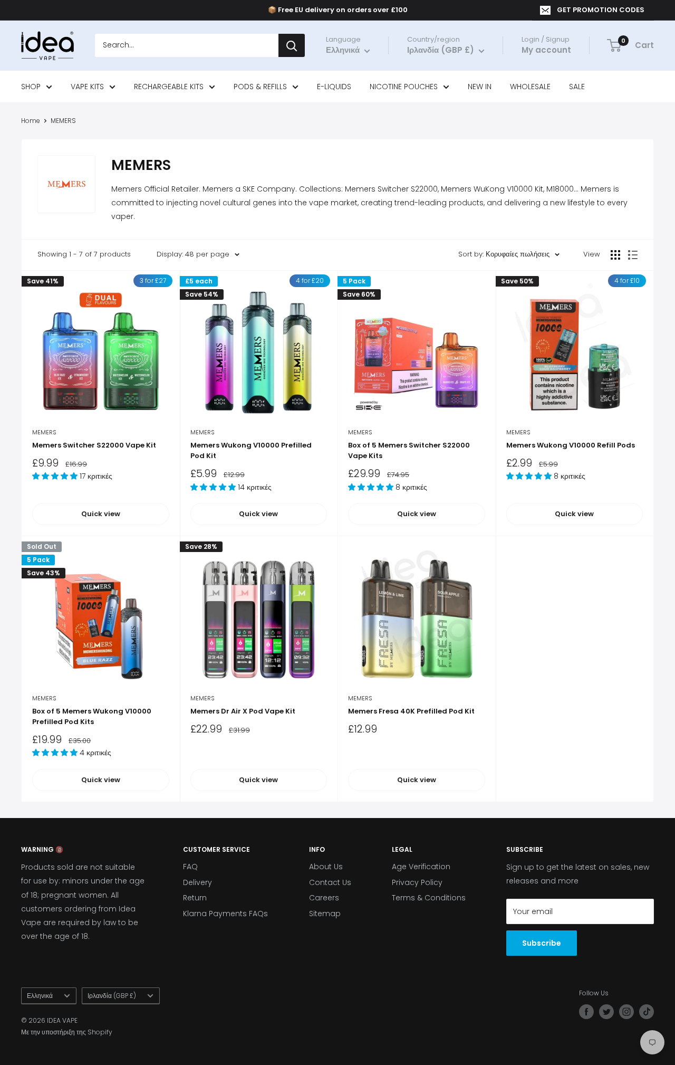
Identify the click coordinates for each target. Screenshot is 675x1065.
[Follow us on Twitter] (606, 1011)
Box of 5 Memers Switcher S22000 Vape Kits (409, 450)
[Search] (291, 46)
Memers (44, 432)
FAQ (190, 866)
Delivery (197, 882)
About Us (326, 866)
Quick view (100, 514)
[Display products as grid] (615, 255)
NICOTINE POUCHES (404, 86)
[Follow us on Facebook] (586, 1011)
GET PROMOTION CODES (600, 10)
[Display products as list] (633, 255)
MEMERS (63, 120)
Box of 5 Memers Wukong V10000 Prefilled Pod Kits (91, 716)
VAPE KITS (87, 86)
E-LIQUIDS (334, 86)
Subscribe (541, 943)
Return (195, 897)
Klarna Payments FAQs (225, 913)
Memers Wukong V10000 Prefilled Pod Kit (251, 450)
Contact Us (330, 882)
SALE (577, 86)
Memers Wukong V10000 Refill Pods (570, 445)
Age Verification (421, 866)
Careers (324, 897)
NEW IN (479, 86)
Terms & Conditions (429, 897)
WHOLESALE (530, 86)
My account (546, 50)
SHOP (31, 86)
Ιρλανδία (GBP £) (112, 996)
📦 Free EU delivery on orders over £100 (338, 10)
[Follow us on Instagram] (626, 1011)
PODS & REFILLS (260, 86)
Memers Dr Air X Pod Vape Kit (242, 711)
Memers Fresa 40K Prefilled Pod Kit (411, 711)
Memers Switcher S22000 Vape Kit (94, 445)
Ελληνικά (40, 996)
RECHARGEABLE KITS (169, 86)
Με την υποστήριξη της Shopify (66, 1032)
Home (30, 120)
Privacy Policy (417, 882)
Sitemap (325, 913)
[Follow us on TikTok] (646, 1011)
